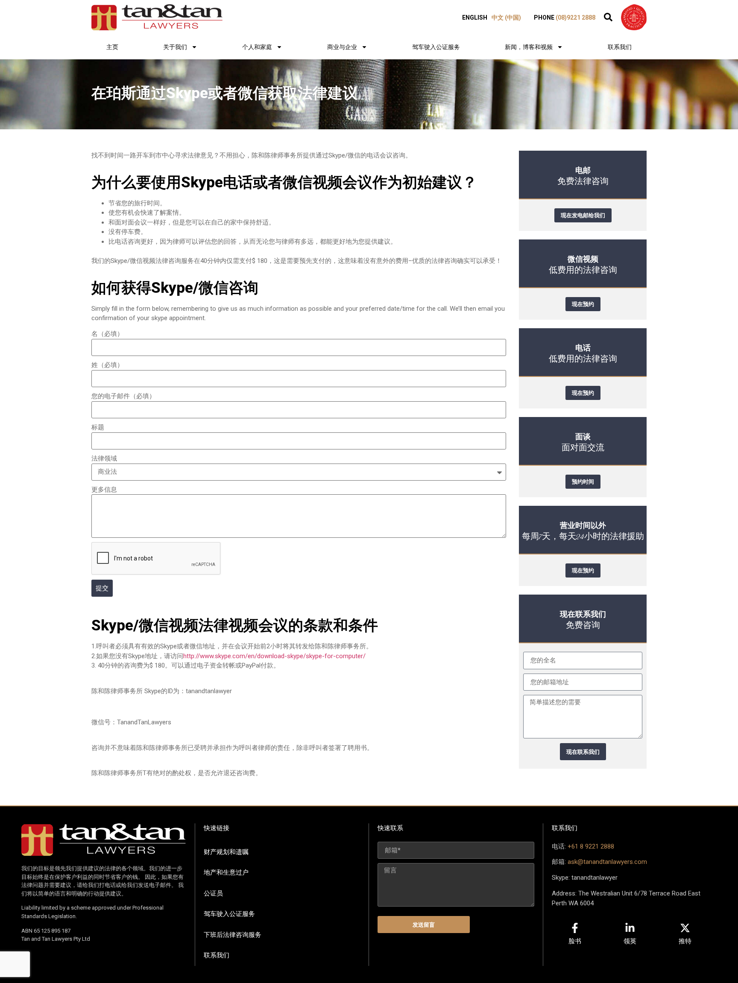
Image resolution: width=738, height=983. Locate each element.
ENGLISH (474, 17)
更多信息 (104, 489)
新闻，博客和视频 (529, 47)
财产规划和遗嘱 (226, 852)
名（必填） (107, 334)
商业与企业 (342, 47)
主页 (112, 47)
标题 (97, 427)
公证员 (213, 893)
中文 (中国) (506, 17)
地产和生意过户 (226, 872)
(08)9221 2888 (575, 17)
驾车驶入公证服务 (436, 47)
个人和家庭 (257, 47)
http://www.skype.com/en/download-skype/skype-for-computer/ (274, 656)
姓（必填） (107, 365)
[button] (608, 17)
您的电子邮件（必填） (123, 396)
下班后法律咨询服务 (232, 935)
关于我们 (175, 47)
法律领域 (104, 458)
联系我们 (620, 47)
